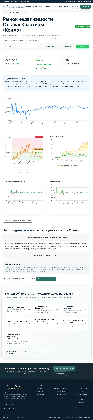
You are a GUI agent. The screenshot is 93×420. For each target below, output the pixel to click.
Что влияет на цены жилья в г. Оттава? (46, 255)
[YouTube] (13, 408)
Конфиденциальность (81, 408)
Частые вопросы (45, 352)
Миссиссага (40, 394)
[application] (46, 112)
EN (77, 6)
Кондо (82, 46)
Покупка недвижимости (61, 388)
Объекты (48, 6)
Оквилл (40, 388)
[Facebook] (4, 408)
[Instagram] (9, 408)
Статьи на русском (31, 352)
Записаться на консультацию (64, 368)
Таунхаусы (67, 46)
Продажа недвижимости (61, 391)
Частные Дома (50, 46)
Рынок (54, 6)
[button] (64, 165)
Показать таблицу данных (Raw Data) (18, 220)
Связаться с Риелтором (46, 279)
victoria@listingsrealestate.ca (16, 404)
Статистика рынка (81, 388)
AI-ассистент (82, 402)
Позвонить (86, 6)
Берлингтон (39, 391)
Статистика (14, 12)
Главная (28, 6)
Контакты (66, 6)
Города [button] (35, 6)
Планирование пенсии (81, 394)
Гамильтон (40, 397)
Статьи (60, 6)
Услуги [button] (41, 6)
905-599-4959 (87, 1)
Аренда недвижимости (60, 394)
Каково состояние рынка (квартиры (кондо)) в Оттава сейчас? (46, 237)
